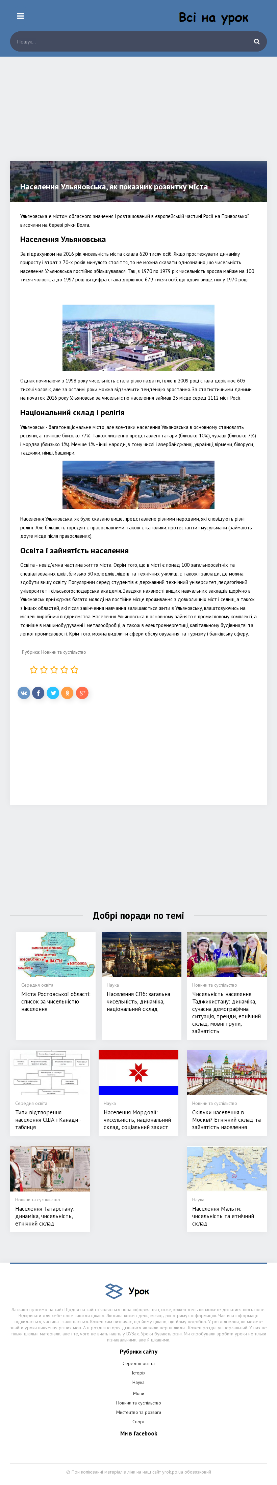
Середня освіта (139, 1363)
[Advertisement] (138, 114)
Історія (139, 1373)
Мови (138, 1393)
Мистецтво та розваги (138, 1412)
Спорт (138, 1422)
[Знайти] (256, 41)
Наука (138, 1382)
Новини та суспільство (63, 652)
